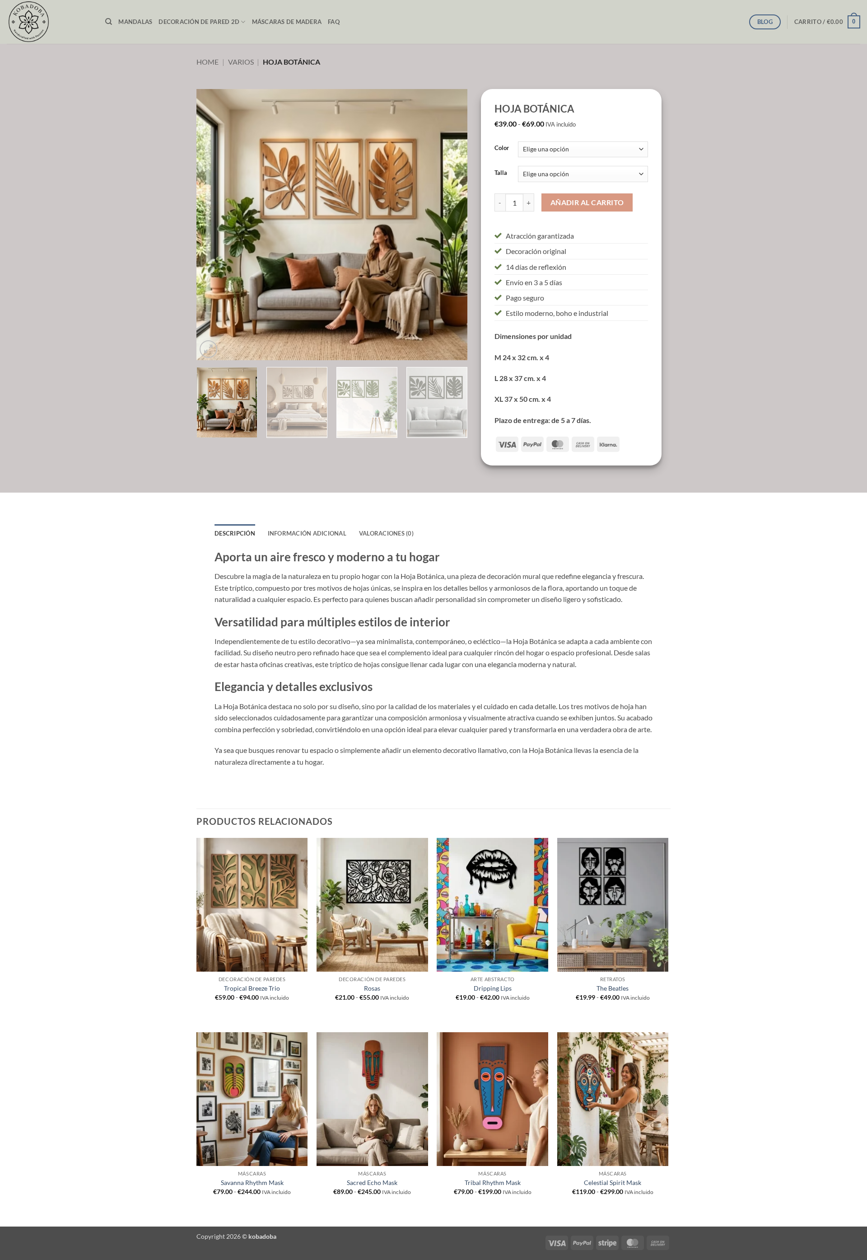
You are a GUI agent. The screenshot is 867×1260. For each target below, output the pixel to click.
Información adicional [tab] (307, 533)
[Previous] (213, 224)
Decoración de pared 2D (198, 21)
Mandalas (135, 21)
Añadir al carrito (587, 202)
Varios (241, 61)
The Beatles (613, 988)
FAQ (334, 21)
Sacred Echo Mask (372, 1182)
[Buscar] (108, 21)
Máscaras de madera (287, 21)
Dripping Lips (493, 988)
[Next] (451, 224)
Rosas (372, 988)
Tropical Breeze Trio (252, 988)
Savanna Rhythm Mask (252, 1182)
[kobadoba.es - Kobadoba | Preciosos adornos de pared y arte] (49, 22)
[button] (827, 22)
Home (207, 61)
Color (501, 148)
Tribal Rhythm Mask (493, 1182)
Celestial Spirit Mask (612, 1182)
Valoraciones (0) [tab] (386, 533)
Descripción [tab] (234, 533)
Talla (500, 173)
